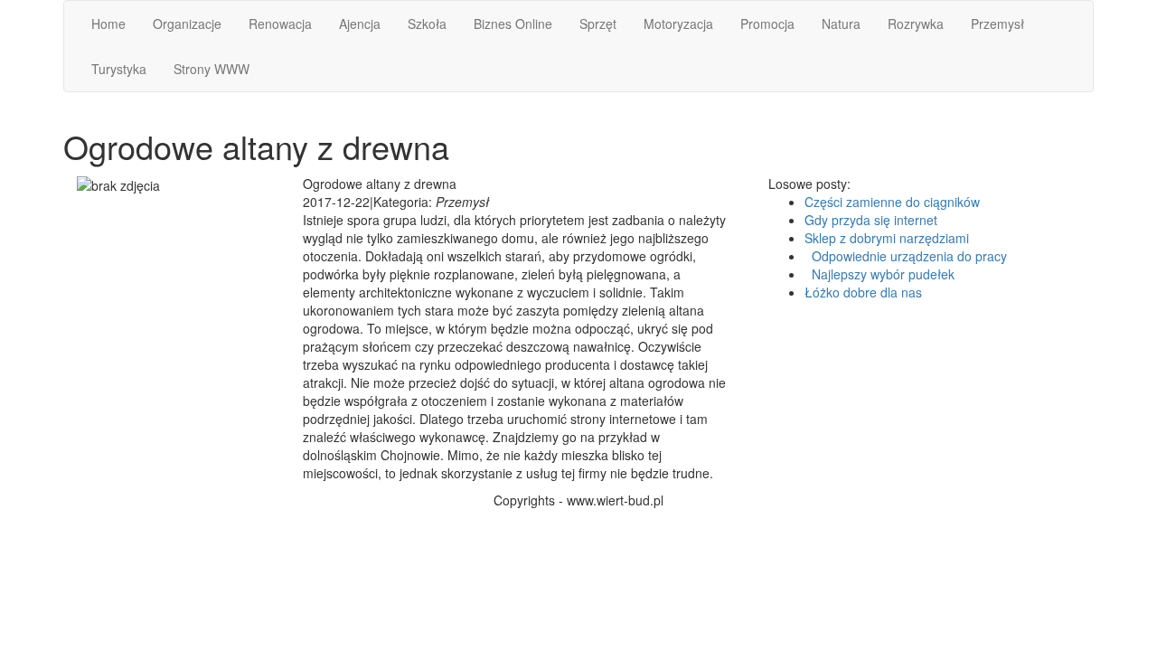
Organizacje (187, 23)
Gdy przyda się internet (870, 220)
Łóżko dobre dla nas (863, 292)
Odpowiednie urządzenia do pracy (905, 256)
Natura (841, 23)
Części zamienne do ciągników (892, 202)
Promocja (767, 23)
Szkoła (427, 23)
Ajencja (360, 23)
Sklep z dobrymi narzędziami (886, 238)
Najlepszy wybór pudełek (879, 274)
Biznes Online (513, 23)
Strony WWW (211, 69)
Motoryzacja (678, 23)
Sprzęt (597, 23)
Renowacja (280, 23)
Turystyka (118, 69)
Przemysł (997, 23)
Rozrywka (916, 23)
